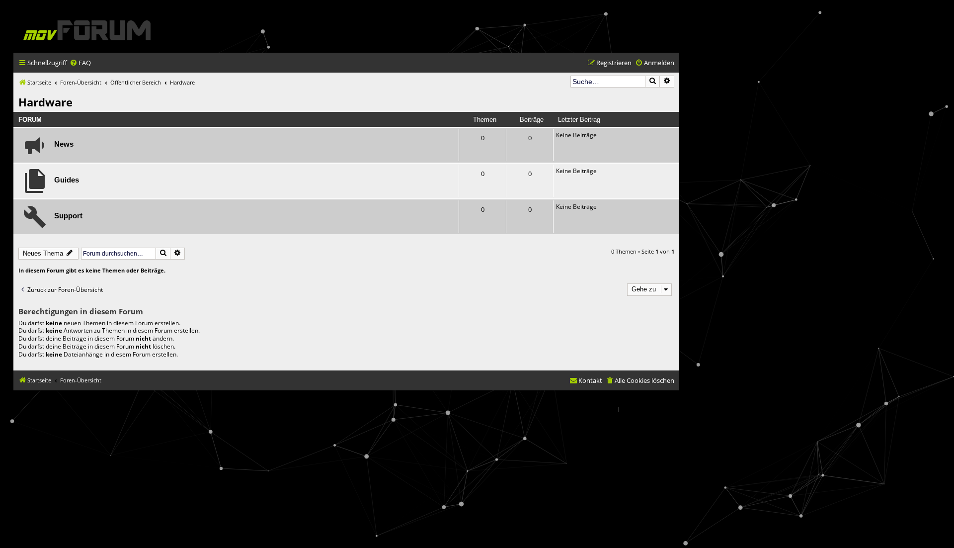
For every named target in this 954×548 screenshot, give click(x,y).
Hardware (45, 101)
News (64, 144)
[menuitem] (80, 63)
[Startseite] (87, 30)
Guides (66, 180)
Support (68, 216)
